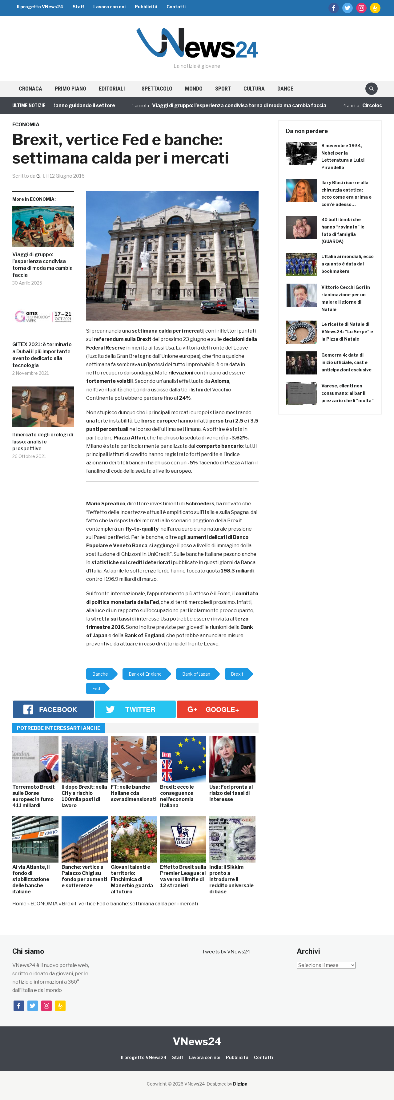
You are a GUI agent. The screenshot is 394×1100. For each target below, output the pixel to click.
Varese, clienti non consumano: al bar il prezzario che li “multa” (347, 393)
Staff (78, 6)
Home (19, 904)
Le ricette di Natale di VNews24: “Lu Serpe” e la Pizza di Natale (347, 332)
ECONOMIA (25, 124)
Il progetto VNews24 (40, 6)
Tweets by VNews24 (226, 952)
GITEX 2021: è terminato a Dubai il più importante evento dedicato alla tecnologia (42, 355)
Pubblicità (146, 6)
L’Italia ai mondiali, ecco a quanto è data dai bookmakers (347, 264)
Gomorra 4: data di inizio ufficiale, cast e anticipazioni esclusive (346, 362)
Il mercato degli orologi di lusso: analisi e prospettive (42, 441)
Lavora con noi (109, 6)
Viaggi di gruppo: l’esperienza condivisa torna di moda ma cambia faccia (218, 105)
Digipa (240, 1083)
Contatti (176, 6)
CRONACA (30, 88)
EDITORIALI (112, 88)
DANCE (285, 88)
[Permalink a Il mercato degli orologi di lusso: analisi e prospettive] (43, 408)
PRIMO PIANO (70, 88)
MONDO (194, 88)
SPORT (223, 88)
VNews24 (197, 1041)
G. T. (40, 176)
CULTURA (254, 88)
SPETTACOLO (157, 88)
